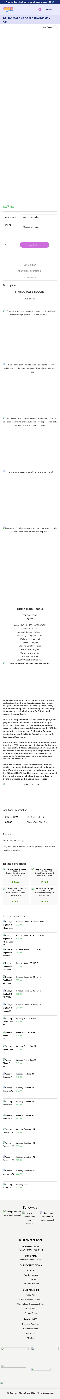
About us (30, 1338)
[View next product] (55, 27)
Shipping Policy (30, 1309)
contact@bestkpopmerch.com (31, 1259)
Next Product (47, 27)
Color (8, 225)
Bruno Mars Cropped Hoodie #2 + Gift (44, 874)
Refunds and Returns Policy (30, 1299)
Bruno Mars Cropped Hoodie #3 (44, 894)
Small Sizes (10, 217)
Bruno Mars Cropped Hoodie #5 (15, 894)
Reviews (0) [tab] (30, 277)
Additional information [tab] (30, 271)
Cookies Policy (31, 1313)
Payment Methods (30, 1329)
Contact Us (30, 1333)
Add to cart (34, 245)
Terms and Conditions (30, 1324)
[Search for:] (54, 10)
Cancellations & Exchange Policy (30, 1304)
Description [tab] (30, 265)
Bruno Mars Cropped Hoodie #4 (15, 874)
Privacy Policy (31, 1295)
